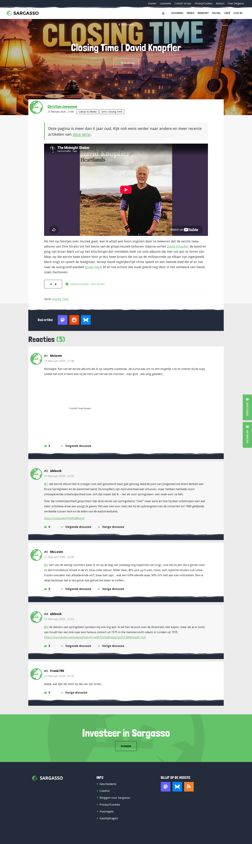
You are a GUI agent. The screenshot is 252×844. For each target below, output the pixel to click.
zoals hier (93, 267)
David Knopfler (178, 246)
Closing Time (115, 111)
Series (190, 13)
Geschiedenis (108, 784)
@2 (46, 565)
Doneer (152, 3)
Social (216, 13)
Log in (238, 13)
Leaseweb (165, 3)
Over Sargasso (236, 3)
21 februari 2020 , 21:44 (59, 361)
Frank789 (57, 671)
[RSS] (189, 787)
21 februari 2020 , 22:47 (59, 557)
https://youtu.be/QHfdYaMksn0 (64, 518)
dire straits (98, 284)
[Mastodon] (165, 787)
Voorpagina (127, 24)
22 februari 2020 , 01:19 (59, 676)
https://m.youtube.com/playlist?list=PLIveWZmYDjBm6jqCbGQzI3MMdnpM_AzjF (95, 637)
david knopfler (80, 284)
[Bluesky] (177, 787)
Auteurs (220, 3)
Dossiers (177, 13)
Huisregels (106, 811)
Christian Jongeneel (62, 106)
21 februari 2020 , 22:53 (59, 619)
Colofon (105, 791)
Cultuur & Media (88, 111)
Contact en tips (183, 3)
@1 (46, 484)
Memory (203, 13)
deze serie (81, 134)
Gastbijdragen (109, 818)
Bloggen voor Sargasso (115, 798)
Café (227, 13)
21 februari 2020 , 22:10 (59, 476)
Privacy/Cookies (203, 3)
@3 (46, 627)
